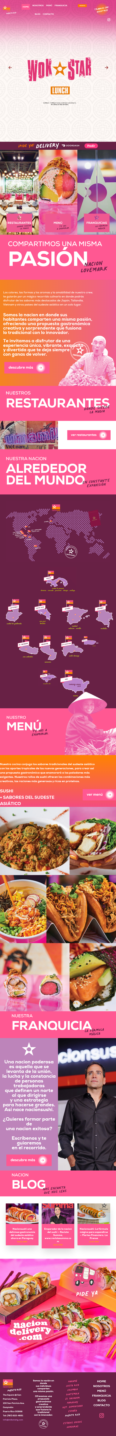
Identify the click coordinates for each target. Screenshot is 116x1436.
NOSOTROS (38, 5)
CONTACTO (48, 14)
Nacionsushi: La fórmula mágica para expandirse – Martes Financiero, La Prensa (94, 1233)
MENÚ (49, 5)
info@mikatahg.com (13, 1419)
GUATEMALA (72, 1394)
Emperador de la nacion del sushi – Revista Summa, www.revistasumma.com (58, 1235)
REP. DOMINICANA (73, 1407)
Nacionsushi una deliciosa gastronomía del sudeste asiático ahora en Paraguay (22, 1233)
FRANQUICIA (61, 5)
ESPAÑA (72, 1411)
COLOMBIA (72, 1390)
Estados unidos (72, 1423)
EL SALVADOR (72, 1398)
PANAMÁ (72, 1381)
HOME (26, 7)
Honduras (72, 1427)
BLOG (37, 14)
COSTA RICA (72, 1386)
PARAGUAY (72, 1402)
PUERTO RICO (72, 1415)
